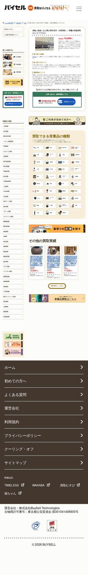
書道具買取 (6, 256)
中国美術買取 (7, 181)
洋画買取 (5, 196)
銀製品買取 (6, 276)
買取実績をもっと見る (57, 286)
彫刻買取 (5, 301)
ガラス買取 (6, 266)
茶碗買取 (5, 286)
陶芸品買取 (6, 226)
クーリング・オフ (19, 448)
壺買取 (5, 236)
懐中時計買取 (7, 136)
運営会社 (11, 407)
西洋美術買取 (7, 161)
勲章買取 (5, 251)
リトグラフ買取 (7, 271)
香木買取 (5, 131)
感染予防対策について (12, 35)
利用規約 (11, 421)
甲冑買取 (5, 146)
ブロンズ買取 (7, 211)
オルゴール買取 (7, 151)
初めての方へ (9, 29)
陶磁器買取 (6, 221)
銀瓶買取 (5, 311)
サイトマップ (15, 462)
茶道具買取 (6, 171)
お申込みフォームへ (14, 103)
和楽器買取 (6, 316)
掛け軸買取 (6, 166)
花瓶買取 (5, 156)
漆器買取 (5, 231)
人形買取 (5, 186)
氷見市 (34, 56)
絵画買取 (5, 176)
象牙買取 (5, 261)
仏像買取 (5, 306)
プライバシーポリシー (22, 435)
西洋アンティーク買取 (9, 296)
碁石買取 (5, 241)
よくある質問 (15, 394)
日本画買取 (6, 191)
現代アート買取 (7, 201)
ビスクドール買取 (8, 216)
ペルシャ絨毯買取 (8, 141)
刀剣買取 (5, 126)
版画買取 (5, 206)
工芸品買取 (6, 291)
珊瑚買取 (5, 246)
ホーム (9, 367)
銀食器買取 (6, 281)
